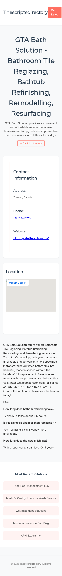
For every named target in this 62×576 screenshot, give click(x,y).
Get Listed (54, 12)
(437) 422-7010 (22, 217)
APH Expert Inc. (31, 535)
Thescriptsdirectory (25, 12)
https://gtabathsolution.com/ (31, 238)
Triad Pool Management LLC (31, 485)
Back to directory (31, 143)
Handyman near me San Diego (31, 523)
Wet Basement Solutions (31, 510)
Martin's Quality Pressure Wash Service (31, 498)
